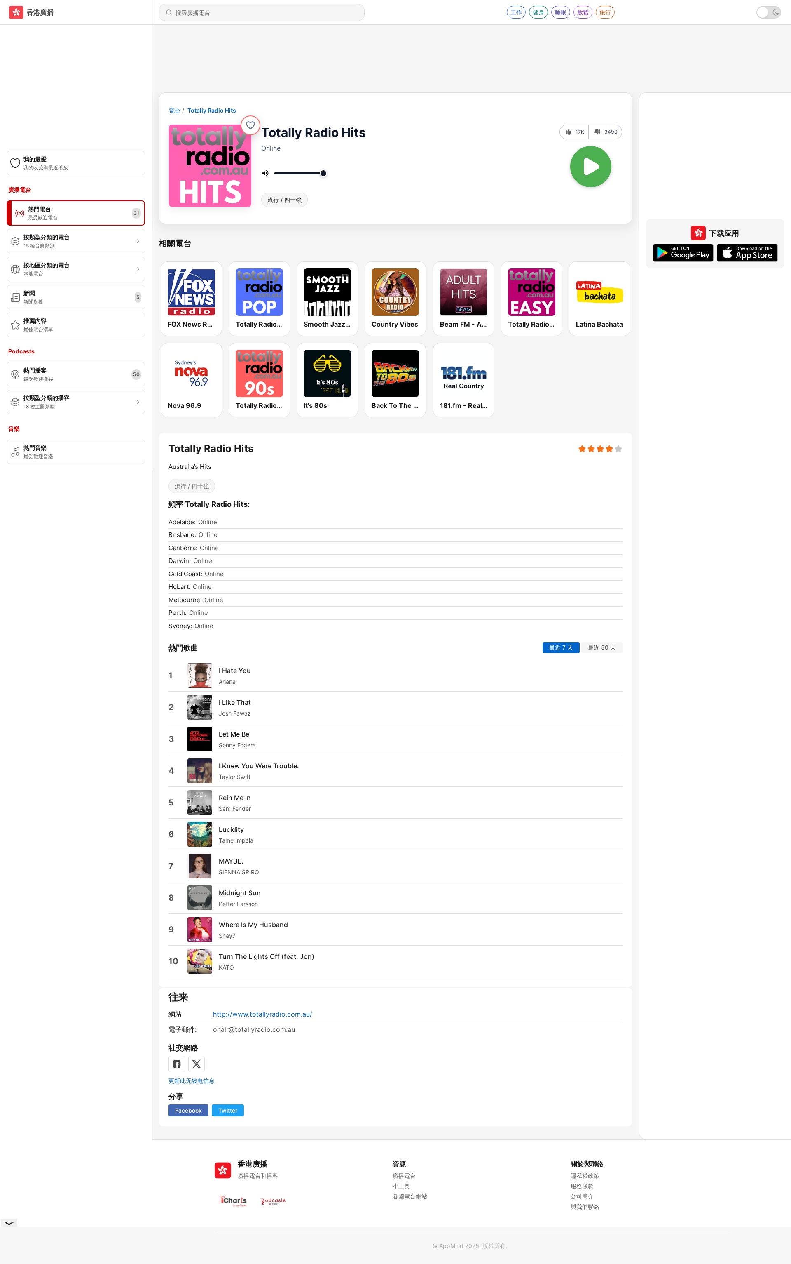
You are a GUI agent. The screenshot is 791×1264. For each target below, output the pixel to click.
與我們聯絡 (585, 1206)
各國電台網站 (410, 1196)
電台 (174, 110)
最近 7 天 (561, 647)
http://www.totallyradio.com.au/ (262, 1014)
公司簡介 (582, 1196)
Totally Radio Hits (211, 110)
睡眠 (560, 12)
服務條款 (582, 1185)
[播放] (590, 166)
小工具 (401, 1185)
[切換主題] (768, 12)
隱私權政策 (585, 1175)
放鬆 (583, 12)
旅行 (605, 12)
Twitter (227, 1110)
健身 (538, 12)
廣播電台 (404, 1175)
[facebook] (176, 1064)
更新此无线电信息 (191, 1080)
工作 (516, 12)
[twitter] (196, 1064)
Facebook (188, 1110)
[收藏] (250, 125)
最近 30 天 (602, 647)
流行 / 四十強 (284, 199)
